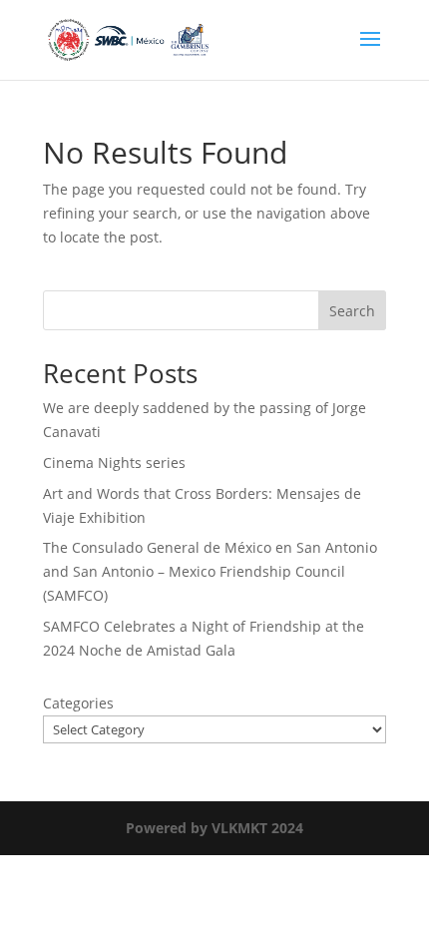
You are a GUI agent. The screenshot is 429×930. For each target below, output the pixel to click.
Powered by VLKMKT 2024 (214, 827)
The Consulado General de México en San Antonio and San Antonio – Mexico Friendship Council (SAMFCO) (210, 571)
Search (352, 310)
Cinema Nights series (114, 462)
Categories (78, 703)
